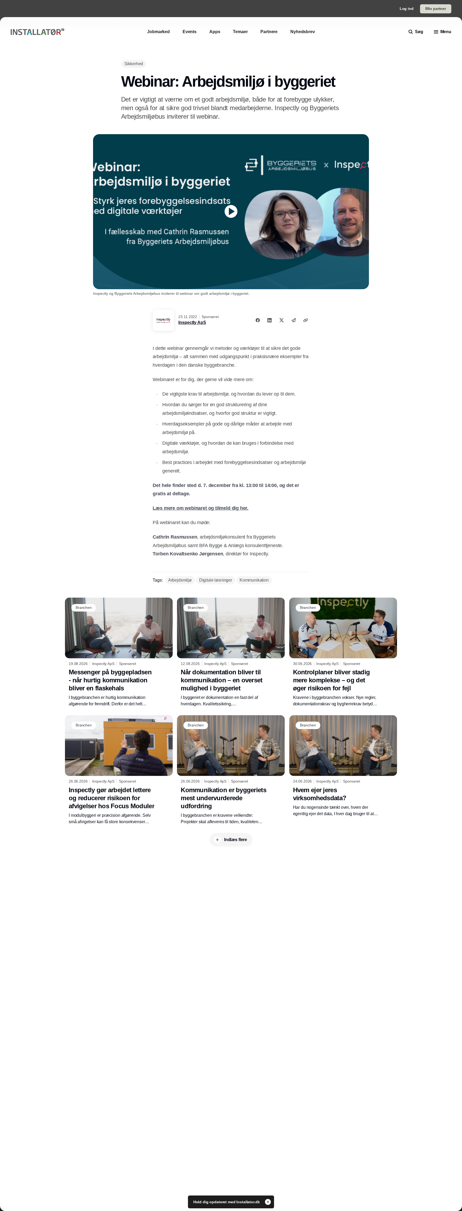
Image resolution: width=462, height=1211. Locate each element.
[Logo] (37, 32)
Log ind (407, 8)
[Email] (293, 320)
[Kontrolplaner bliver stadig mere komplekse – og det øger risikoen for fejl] (343, 652)
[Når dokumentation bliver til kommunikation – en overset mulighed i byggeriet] (231, 652)
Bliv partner (435, 8)
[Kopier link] (305, 320)
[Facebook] (258, 320)
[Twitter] (281, 320)
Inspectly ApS (192, 322)
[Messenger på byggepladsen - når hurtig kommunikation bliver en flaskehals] (119, 652)
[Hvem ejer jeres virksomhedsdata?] (343, 766)
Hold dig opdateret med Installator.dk (227, 1202)
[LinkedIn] (269, 320)
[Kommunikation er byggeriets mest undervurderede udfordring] (231, 770)
